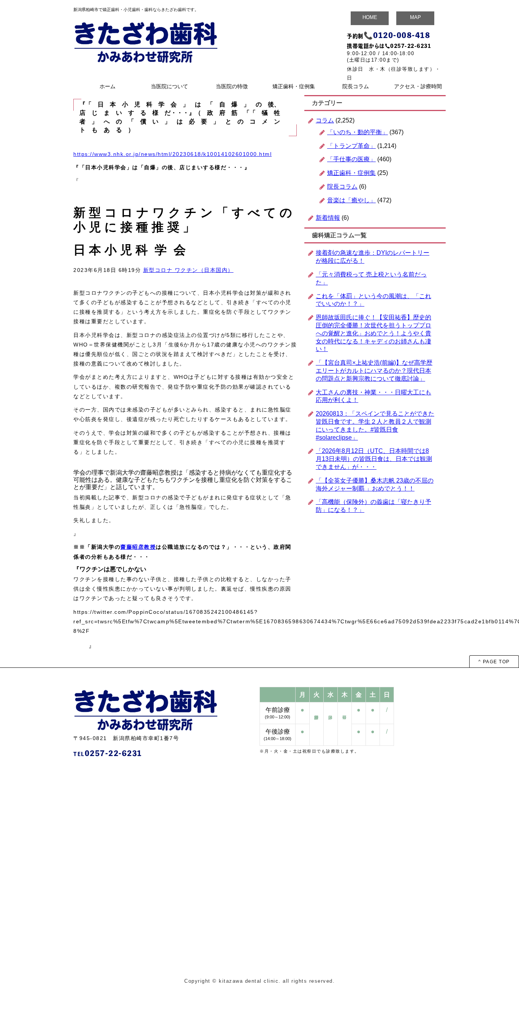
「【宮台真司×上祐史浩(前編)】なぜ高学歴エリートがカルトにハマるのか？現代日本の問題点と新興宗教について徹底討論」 (374, 370)
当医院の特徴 (232, 86)
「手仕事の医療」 (351, 159)
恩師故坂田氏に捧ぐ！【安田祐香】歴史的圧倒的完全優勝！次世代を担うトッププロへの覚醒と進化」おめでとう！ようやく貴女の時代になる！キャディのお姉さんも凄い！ (373, 333)
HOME (369, 17)
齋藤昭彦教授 (138, 547)
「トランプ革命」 (351, 146)
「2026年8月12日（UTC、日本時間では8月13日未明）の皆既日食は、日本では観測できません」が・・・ (374, 459)
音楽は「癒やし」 (351, 200)
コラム (325, 120)
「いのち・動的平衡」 (357, 132)
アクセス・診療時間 (418, 86)
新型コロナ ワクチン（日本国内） (188, 270)
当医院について (169, 86)
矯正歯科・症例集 (293, 86)
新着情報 (328, 217)
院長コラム (355, 86)
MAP (415, 17)
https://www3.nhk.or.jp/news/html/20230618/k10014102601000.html (172, 154)
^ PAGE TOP (494, 661)
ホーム (108, 86)
